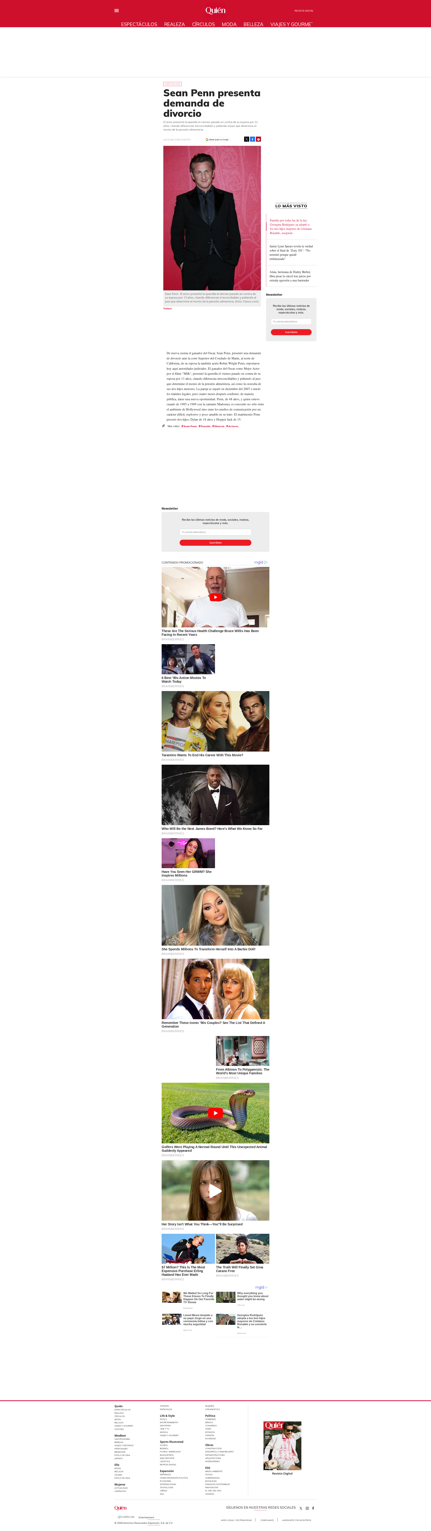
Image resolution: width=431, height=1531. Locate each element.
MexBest (120, 1435)
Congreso (211, 1425)
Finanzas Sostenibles (217, 1484)
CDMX (208, 1428)
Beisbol (164, 1448)
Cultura (119, 1429)
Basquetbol (167, 1455)
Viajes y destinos (124, 1445)
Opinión (164, 1406)
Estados (210, 1432)
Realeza (174, 24)
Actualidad (121, 1488)
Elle (116, 1465)
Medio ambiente (213, 1471)
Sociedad (210, 1438)
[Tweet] (246, 139)
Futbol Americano (170, 1451)
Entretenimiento (169, 1422)
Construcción (213, 1448)
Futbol (164, 1445)
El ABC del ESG (213, 1490)
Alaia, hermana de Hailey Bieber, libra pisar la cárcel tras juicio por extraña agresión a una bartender (290, 276)
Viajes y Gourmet (123, 1425)
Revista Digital (304, 10)
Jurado (118, 1458)
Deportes (165, 1425)
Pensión (205, 426)
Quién (118, 1406)
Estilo (163, 1419)
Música (164, 1432)
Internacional (168, 1484)
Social (209, 1474)
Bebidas (118, 1442)
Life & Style (167, 1416)
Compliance (267, 1520)
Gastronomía (122, 1439)
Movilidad (211, 1481)
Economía (165, 1481)
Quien (300, 1508)
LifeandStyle (212, 1409)
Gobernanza (212, 1478)
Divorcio (219, 426)
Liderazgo (120, 1491)
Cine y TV (164, 1428)
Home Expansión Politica (174, 1478)
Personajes (121, 1448)
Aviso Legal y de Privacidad (236, 1520)
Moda (229, 24)
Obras (163, 1490)
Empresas (165, 1474)
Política (210, 1416)
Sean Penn (190, 426)
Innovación (211, 1487)
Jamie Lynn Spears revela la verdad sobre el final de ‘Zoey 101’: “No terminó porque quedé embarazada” (291, 252)
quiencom (310, 1507)
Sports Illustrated (171, 1442)
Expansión (167, 1471)
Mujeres (119, 1484)
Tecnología (166, 1487)
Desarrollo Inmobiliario (219, 1451)
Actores (233, 426)
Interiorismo (212, 1461)
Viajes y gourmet (292, 24)
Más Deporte (167, 1458)
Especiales (166, 1409)
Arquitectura (213, 1458)
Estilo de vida (122, 1478)
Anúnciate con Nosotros (296, 1520)
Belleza (253, 24)
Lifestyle (165, 1461)
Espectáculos (139, 24)
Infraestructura (215, 1455)
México (209, 1422)
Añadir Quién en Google (218, 140)
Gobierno (210, 1419)
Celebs (118, 1475)
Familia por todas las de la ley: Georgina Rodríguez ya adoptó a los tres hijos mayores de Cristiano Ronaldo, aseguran (291, 226)
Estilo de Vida (122, 1455)
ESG (162, 1494)
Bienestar (119, 1452)
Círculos (203, 24)
